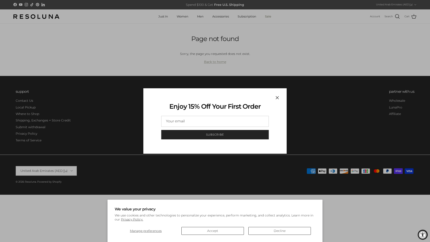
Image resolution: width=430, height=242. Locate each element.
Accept (212, 231)
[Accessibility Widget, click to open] (423, 235)
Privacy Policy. (132, 219)
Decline (280, 231)
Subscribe (215, 134)
